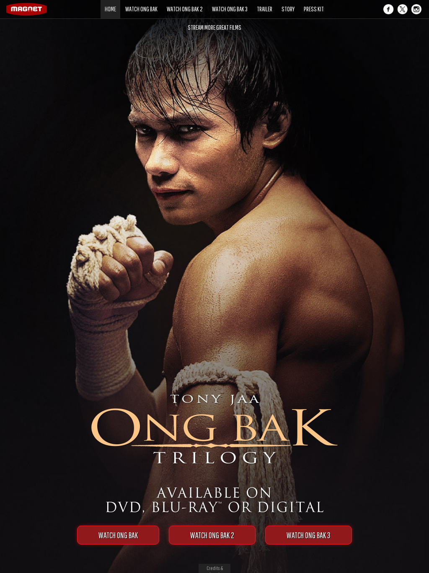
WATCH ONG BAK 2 (212, 535)
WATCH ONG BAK (118, 535)
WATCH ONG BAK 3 (309, 535)
